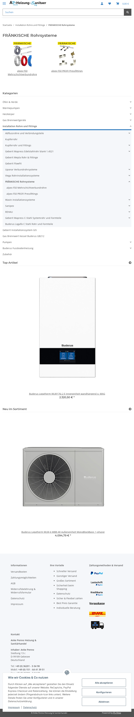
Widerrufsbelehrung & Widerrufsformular (23, 590)
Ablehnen (104, 701)
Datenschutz (30, 707)
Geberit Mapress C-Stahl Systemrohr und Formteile (33, 217)
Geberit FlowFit (13, 163)
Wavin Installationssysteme (20, 199)
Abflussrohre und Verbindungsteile (24, 133)
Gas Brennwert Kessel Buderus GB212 (23, 236)
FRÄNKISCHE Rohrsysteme (19, 181)
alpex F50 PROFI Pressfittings (67, 70)
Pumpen (7, 242)
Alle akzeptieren (104, 682)
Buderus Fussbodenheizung (18, 248)
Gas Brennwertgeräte (14, 120)
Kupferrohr (11, 139)
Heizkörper (9, 114)
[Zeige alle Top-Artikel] (130, 262)
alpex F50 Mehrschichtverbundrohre (27, 187)
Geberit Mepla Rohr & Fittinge (21, 157)
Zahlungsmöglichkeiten (23, 577)
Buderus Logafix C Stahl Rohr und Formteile (29, 224)
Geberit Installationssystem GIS (20, 230)
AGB (13, 583)
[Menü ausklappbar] (4, 2)
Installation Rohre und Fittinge (20, 126)
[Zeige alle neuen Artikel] (130, 409)
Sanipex (9, 205)
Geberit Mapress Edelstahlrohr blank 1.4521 (29, 151)
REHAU (9, 211)
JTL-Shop (117, 712)
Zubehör (7, 254)
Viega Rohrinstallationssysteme (22, 175)
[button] (102, 3)
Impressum (14, 707)
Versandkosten (19, 571)
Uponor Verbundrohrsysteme (21, 169)
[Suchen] (127, 12)
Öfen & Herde (10, 102)
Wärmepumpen (11, 108)
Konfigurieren (104, 692)
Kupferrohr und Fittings (18, 145)
